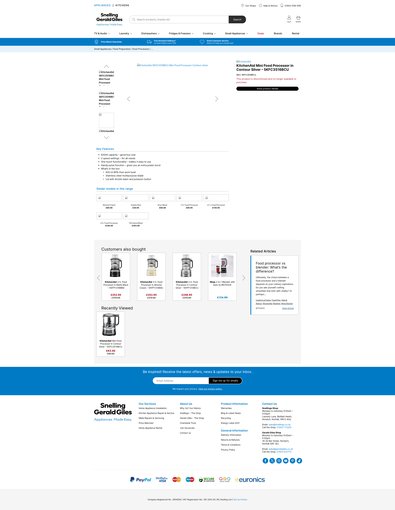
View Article (288, 308)
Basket (298, 22)
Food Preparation (122, 49)
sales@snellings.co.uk (280, 424)
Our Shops (250, 5)
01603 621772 (284, 451)
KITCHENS (122, 5)
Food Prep (276, 300)
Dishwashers (149, 33)
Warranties (226, 408)
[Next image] (215, 99)
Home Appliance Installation (153, 408)
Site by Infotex (240, 499)
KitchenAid (267, 303)
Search (237, 19)
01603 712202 (284, 427)
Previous (106, 66)
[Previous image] (129, 99)
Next (106, 137)
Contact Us (269, 403)
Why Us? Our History (190, 408)
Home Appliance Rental (150, 428)
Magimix (276, 303)
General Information (234, 430)
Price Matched (146, 423)
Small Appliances (235, 33)
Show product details (267, 88)
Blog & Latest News (231, 413)
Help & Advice (270, 5)
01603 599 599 (292, 5)
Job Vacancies (187, 428)
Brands (278, 33)
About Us (186, 403)
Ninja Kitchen (287, 303)
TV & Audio (100, 33)
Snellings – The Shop (190, 413)
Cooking (208, 33)
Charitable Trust (188, 423)
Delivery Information (231, 435)
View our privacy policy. (210, 388)
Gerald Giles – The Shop (192, 418)
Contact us (185, 433)
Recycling (226, 418)
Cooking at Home (263, 300)
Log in (289, 22)
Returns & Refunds (230, 439)
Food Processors (141, 49)
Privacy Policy (228, 449)
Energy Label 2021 (230, 423)
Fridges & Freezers (180, 33)
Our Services (147, 403)
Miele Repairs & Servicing (151, 418)
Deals (261, 33)
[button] (118, 42)
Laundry (124, 33)
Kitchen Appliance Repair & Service (156, 413)
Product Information (234, 403)
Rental (295, 33)
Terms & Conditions (230, 444)
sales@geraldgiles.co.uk (281, 449)
